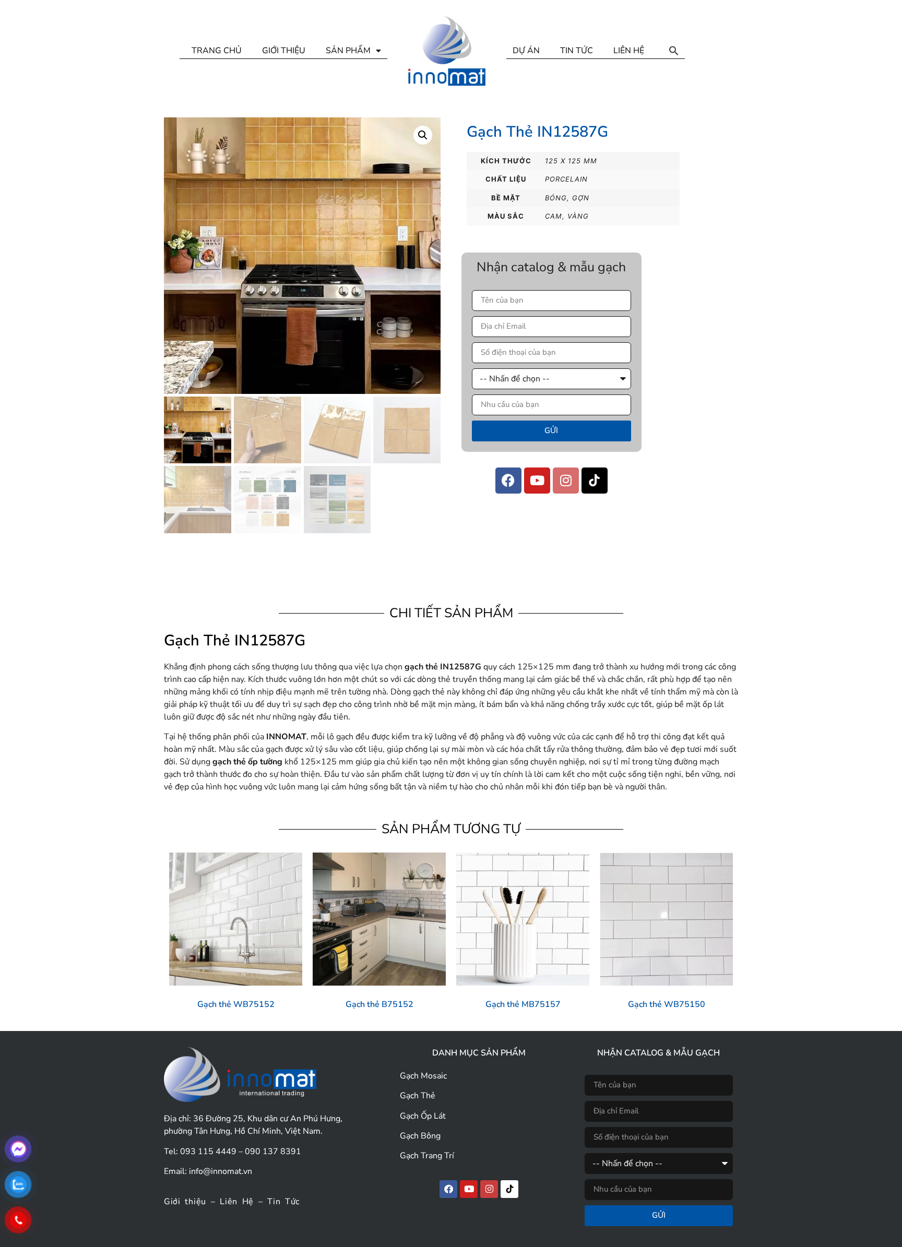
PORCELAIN (566, 179)
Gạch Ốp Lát (423, 1116)
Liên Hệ (237, 1201)
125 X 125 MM (571, 161)
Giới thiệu (185, 1201)
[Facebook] (508, 480)
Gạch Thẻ (417, 1095)
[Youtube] (537, 480)
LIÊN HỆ (628, 50)
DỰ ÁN (526, 50)
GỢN (580, 198)
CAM (553, 216)
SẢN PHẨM (348, 50)
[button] (674, 51)
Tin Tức (283, 1201)
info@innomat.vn (220, 1171)
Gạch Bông (420, 1136)
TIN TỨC (576, 50)
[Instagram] (566, 480)
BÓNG (556, 198)
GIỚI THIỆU (283, 50)
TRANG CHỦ (217, 50)
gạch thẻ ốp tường (247, 762)
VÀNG (578, 216)
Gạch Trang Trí (427, 1155)
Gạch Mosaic (423, 1076)
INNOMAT (286, 736)
